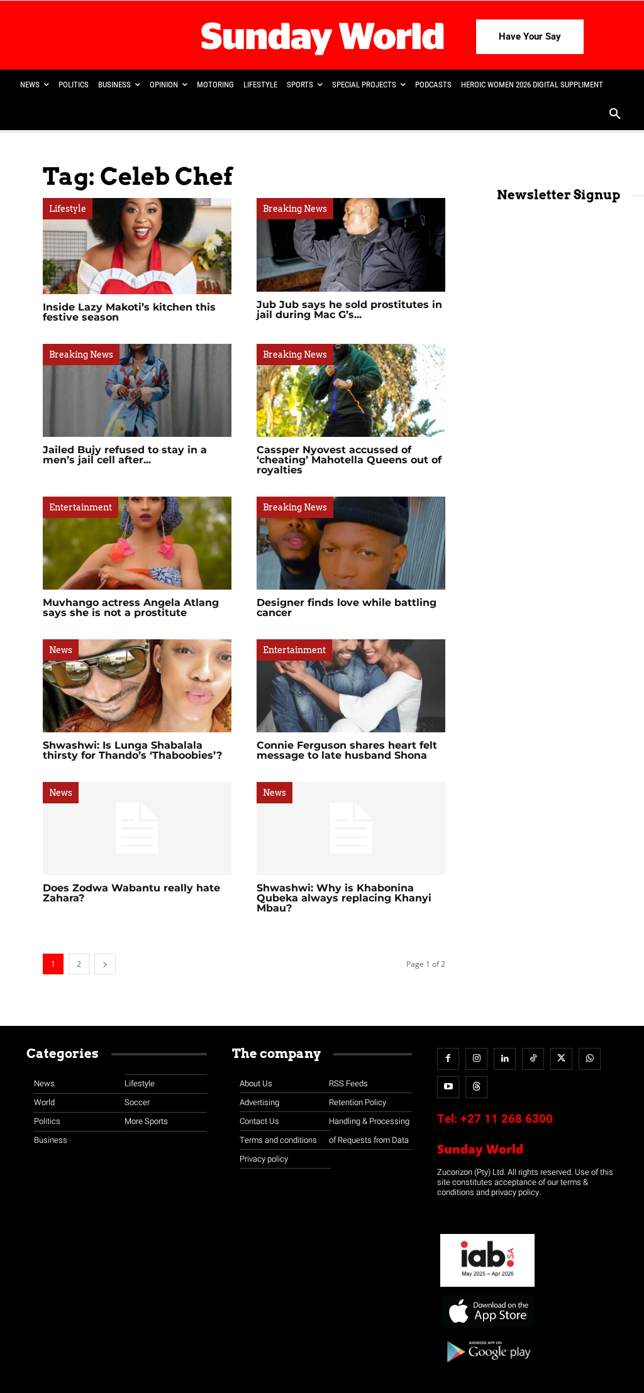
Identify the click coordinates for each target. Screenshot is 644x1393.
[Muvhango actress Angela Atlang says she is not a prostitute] (137, 543)
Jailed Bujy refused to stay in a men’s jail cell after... (125, 455)
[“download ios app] (487, 1328)
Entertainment (80, 507)
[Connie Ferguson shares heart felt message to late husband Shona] (351, 685)
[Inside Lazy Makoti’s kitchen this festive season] (137, 246)
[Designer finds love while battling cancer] (351, 543)
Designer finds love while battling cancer (346, 608)
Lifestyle (67, 209)
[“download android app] (487, 1367)
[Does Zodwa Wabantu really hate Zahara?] (137, 828)
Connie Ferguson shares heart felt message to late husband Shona (347, 750)
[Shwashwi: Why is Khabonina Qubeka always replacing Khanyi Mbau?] (351, 828)
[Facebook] (448, 1059)
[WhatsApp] (590, 1059)
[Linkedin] (505, 1059)
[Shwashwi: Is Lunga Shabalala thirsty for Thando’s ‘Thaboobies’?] (137, 685)
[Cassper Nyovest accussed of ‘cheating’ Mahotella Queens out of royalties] (351, 390)
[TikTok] (533, 1059)
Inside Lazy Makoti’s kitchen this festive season (129, 312)
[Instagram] (476, 1059)
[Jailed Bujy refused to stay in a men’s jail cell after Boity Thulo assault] (137, 390)
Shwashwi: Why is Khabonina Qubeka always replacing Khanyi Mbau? (344, 898)
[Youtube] (448, 1087)
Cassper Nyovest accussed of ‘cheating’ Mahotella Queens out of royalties (349, 460)
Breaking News (295, 209)
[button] (615, 115)
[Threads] (476, 1087)
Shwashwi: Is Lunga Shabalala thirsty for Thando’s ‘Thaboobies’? (132, 750)
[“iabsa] (487, 1287)
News (60, 650)
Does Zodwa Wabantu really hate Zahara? (131, 893)
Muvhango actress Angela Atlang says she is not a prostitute (131, 608)
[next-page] (105, 964)
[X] (561, 1059)
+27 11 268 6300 (506, 1119)
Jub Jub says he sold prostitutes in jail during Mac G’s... (349, 310)
